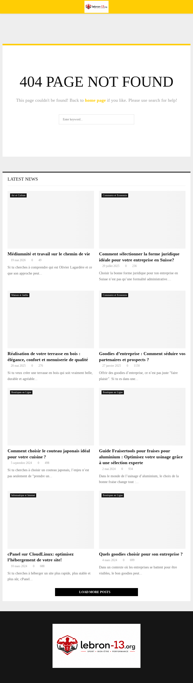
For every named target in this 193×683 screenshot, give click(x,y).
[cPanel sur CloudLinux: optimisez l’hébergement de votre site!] (51, 520)
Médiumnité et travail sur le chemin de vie (49, 253)
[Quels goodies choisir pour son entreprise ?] (142, 520)
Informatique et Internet (23, 495)
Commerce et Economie (115, 195)
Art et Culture (18, 195)
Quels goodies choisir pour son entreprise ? (141, 554)
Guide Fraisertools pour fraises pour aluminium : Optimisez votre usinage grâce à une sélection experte (141, 456)
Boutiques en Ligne (21, 392)
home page (95, 100)
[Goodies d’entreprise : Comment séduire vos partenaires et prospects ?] (142, 319)
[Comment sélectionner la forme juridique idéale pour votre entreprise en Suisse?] (142, 220)
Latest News (23, 179)
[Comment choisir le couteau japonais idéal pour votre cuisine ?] (51, 417)
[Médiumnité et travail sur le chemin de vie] (51, 220)
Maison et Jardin (19, 295)
